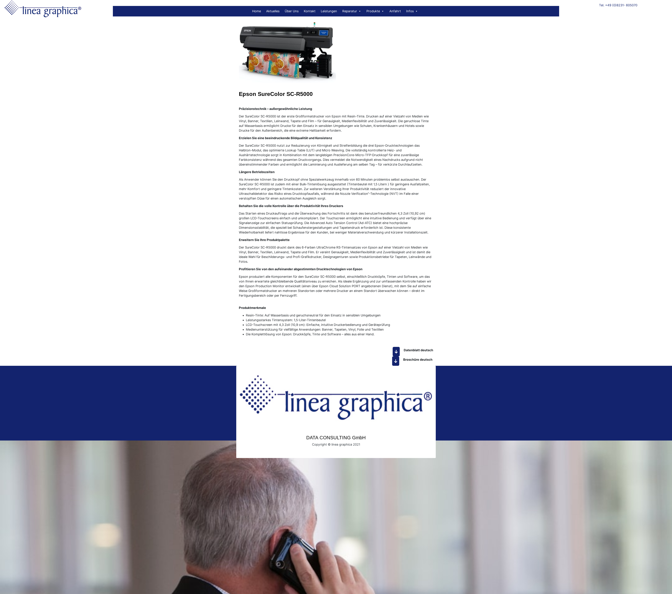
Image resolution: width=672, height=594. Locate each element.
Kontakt (310, 11)
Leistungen (329, 11)
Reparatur (349, 11)
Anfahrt (395, 11)
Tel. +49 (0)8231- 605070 (618, 5)
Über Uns (292, 11)
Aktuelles (272, 11)
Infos (410, 11)
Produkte (373, 11)
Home (256, 11)
